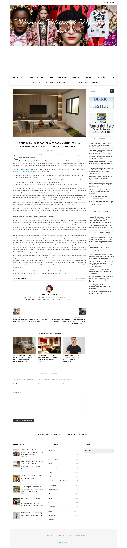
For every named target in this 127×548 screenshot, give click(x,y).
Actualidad (41, 77)
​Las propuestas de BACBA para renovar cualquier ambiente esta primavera (47, 357)
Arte (22, 77)
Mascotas (83, 83)
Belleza (89, 77)
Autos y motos (62, 83)
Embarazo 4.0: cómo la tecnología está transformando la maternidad (100, 177)
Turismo (49, 83)
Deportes (94, 83)
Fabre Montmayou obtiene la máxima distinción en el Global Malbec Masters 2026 (101, 184)
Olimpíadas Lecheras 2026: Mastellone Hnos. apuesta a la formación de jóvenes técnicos (101, 278)
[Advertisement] (63, 60)
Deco (32, 83)
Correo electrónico (44, 384)
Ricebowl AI (93, 217)
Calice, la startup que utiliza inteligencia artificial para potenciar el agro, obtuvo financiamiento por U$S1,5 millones (101, 219)
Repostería (52, 507)
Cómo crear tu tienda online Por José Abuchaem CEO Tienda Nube (100, 271)
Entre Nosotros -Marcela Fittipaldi (59, 481)
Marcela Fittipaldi (21, 278)
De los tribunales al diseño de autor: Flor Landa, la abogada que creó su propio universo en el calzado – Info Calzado (101, 234)
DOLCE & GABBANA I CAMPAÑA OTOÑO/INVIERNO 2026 (98, 197)
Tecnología (100, 77)
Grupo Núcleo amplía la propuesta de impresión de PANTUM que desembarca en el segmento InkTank (101, 151)
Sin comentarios (81, 278)
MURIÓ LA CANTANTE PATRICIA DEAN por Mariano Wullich (101, 247)
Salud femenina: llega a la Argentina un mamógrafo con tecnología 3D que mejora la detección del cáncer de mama (101, 263)
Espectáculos (77, 77)
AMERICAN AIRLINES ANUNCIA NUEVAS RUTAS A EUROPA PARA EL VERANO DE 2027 (100, 145)
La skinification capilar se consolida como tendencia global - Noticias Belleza (99, 252)
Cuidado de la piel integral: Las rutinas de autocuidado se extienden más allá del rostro (101, 202)
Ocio (74, 83)
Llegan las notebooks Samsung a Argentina (100, 292)
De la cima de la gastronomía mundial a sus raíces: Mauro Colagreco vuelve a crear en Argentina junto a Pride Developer (101, 170)
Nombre (16, 384)
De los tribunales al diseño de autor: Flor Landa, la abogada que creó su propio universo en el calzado (100, 240)
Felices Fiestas (53, 489)
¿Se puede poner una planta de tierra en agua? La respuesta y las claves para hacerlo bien (101, 163)
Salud (40, 83)
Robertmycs (93, 285)
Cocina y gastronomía (59, 77)
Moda (32, 77)
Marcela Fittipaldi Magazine (63, 22)
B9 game (92, 291)
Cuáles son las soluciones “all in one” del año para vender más (100, 286)
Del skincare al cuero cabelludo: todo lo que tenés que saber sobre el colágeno (101, 256)
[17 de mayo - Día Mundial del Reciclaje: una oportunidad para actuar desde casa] (16, 311)
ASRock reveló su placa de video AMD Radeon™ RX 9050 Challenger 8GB (100, 190)
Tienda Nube (93, 269)
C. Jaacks (82, 535)
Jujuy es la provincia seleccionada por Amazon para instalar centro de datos (101, 227)
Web (64, 384)
